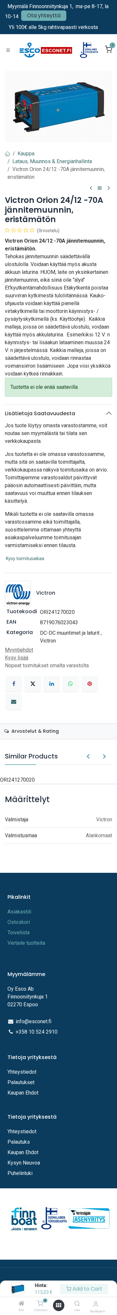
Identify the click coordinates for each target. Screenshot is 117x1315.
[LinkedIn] (51, 683)
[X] (33, 683)
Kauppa (26, 153)
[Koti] (21, 1304)
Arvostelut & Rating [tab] (34, 731)
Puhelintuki (19, 1173)
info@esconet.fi (33, 1021)
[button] (88, 757)
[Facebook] (13, 683)
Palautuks (18, 1142)
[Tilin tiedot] (96, 1304)
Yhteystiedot (22, 1072)
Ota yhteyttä (43, 15)
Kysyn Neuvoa (23, 1163)
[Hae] (77, 1304)
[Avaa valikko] (58, 1305)
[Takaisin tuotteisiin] (100, 188)
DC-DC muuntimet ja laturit (69, 633)
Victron (48, 641)
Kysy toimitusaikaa (25, 558)
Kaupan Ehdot (22, 1093)
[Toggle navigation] (8, 50)
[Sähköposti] (13, 701)
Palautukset (20, 1082)
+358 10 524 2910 (37, 1032)
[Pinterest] (90, 683)
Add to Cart (86, 1289)
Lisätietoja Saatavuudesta (40, 413)
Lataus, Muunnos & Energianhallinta (52, 161)
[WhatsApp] (70, 683)
